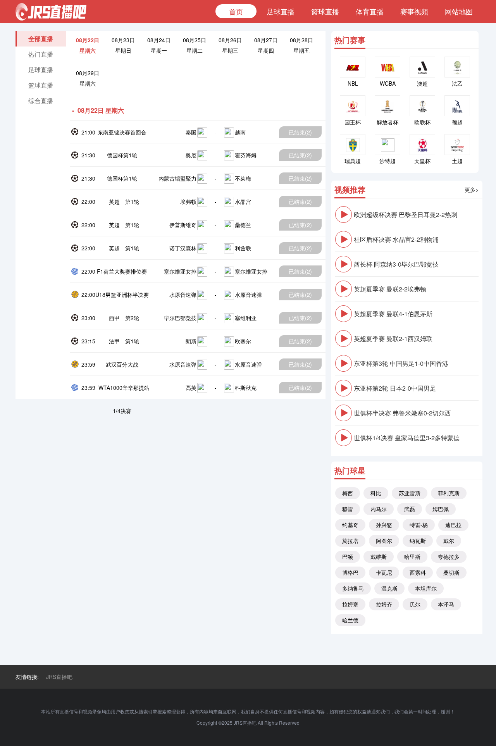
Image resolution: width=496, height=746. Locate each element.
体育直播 (370, 11)
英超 (114, 201)
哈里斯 (412, 556)
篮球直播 (325, 11)
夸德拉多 (449, 556)
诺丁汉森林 (182, 248)
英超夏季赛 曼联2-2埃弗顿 (390, 288)
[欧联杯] (422, 105)
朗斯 (191, 341)
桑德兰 (243, 225)
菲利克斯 (449, 493)
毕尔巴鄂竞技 (180, 318)
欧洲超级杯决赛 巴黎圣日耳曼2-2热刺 (405, 214)
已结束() (300, 132)
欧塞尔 (243, 341)
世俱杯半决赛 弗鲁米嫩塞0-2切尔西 (402, 412)
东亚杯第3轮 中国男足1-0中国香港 (401, 363)
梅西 (347, 493)
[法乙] (457, 67)
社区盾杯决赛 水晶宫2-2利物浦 (396, 239)
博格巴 (350, 572)
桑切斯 (451, 572)
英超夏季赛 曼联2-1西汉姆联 (393, 338)
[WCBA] (387, 67)
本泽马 (446, 604)
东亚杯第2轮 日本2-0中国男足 (395, 388)
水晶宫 (243, 201)
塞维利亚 (246, 318)
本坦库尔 (426, 588)
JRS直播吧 (59, 677)
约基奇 (350, 525)
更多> (472, 189)
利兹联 (243, 248)
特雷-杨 (419, 525)
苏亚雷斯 (409, 493)
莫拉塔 (350, 540)
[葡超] (457, 105)
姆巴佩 (440, 509)
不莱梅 (243, 178)
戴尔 (448, 540)
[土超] (457, 144)
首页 (236, 11)
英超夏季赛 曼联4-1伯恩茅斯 (393, 313)
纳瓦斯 (418, 540)
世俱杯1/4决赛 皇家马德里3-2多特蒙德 (407, 437)
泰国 (191, 132)
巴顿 (347, 556)
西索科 (418, 572)
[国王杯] (352, 105)
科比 (375, 493)
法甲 (114, 341)
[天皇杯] (422, 144)
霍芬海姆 (246, 155)
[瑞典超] (352, 144)
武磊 (409, 509)
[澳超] (422, 67)
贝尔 (415, 604)
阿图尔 (384, 540)
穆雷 (347, 509)
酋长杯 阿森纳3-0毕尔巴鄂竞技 (396, 264)
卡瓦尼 (384, 572)
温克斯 (389, 588)
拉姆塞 (350, 604)
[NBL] (352, 67)
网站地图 (459, 11)
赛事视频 (414, 11)
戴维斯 (378, 556)
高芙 (191, 387)
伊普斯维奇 (182, 225)
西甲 (114, 318)
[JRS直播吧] (51, 12)
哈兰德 (350, 620)
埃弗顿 (188, 201)
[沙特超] (387, 144)
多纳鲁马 (353, 588)
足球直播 (280, 11)
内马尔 (378, 509)
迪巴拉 (453, 525)
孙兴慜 (384, 525)
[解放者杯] (387, 105)
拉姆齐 (384, 604)
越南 (240, 132)
